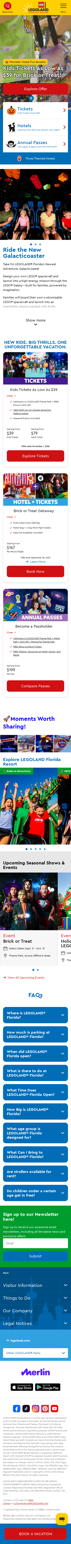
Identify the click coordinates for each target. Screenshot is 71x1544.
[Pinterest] (45, 1408)
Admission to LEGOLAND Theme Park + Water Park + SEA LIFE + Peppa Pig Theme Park (36, 640)
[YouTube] (54, 1408)
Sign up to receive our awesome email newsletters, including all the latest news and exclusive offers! (34, 1231)
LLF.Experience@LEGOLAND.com (31, 1503)
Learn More (9, 743)
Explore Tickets (35, 455)
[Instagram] (35, 1408)
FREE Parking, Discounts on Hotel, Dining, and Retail (37, 653)
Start (6, 1272)
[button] (31, 97)
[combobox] (35, 1353)
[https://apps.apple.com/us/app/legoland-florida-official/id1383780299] (22, 1387)
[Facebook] (16, 1408)
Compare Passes (35, 686)
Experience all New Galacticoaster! (40, 158)
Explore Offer (35, 88)
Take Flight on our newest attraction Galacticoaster (32, 411)
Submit (35, 1256)
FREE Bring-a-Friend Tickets (27, 646)
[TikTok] (26, 1408)
